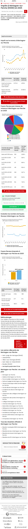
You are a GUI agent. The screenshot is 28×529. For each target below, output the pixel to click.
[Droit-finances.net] (20, 521)
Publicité (24, 505)
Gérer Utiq (14, 508)
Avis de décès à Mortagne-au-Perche (13, 387)
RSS (26, 508)
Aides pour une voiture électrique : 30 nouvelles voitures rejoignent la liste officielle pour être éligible (12, 496)
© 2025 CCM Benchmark (14, 511)
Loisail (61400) (6, 357)
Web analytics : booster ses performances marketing (10, 467)
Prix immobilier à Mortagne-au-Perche (13, 379)
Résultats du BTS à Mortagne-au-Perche (14, 437)
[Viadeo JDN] (20, 524)
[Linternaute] (7, 521)
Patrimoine (6, 3)
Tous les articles (20, 508)
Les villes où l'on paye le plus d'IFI (15, 309)
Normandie (18, 3)
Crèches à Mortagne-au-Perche (11, 403)
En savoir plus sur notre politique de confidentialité (12, 209)
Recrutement (11, 507)
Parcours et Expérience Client (11, 472)
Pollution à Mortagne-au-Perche (11, 410)
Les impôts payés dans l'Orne (11, 366)
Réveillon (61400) (7, 364)
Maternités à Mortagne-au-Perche (12, 406)
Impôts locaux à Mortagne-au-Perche (19, 344)
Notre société (19, 505)
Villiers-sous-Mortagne (6, 16)
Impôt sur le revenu (7, 36)
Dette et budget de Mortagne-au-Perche (14, 381)
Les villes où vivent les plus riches (15, 191)
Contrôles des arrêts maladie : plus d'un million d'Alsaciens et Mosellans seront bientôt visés (14, 487)
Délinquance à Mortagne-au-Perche (13, 408)
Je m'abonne (13, 206)
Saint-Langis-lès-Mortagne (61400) (12, 355)
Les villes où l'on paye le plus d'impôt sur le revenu (14, 102)
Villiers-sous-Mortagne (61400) (11, 359)
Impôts (12, 3)
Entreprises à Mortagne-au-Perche (12, 418)
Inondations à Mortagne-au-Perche (12, 412)
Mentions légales (13, 509)
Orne (24, 3)
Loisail (23, 14)
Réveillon (3, 17)
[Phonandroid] (20, 527)
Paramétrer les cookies (6, 508)
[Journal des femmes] (7, 518)
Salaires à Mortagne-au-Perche (11, 377)
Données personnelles (19, 507)
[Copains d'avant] (7, 524)
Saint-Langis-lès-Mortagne (14, 14)
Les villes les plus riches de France (14, 97)
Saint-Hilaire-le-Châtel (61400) (11, 362)
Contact (5, 507)
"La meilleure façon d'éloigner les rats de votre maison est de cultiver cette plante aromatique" (12, 482)
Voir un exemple (22, 449)
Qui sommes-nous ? (6, 505)
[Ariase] (7, 527)
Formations (6, 456)
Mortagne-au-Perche (8, 374)
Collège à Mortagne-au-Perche (11, 401)
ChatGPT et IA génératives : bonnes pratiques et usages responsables (12, 461)
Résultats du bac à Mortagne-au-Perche (14, 431)
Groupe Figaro (21, 509)
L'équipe (13, 505)
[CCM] (20, 518)
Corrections (6, 509)
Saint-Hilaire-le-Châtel (19, 16)
